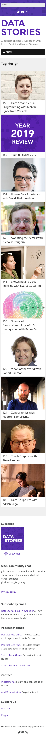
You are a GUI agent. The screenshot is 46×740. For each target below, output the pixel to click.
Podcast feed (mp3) (11, 644)
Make (10, 726)
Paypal (4, 715)
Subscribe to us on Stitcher (16, 665)
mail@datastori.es (11, 692)
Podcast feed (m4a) (11, 634)
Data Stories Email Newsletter (17, 610)
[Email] (22, 12)
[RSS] (27, 12)
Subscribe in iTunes (11, 655)
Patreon (5, 708)
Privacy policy (8, 591)
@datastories (8, 681)
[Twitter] (18, 12)
